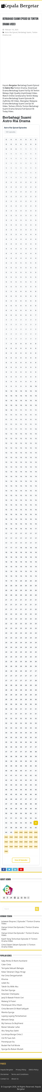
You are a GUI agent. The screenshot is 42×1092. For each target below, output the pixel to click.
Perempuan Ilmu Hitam (11, 1005)
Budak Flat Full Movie (10, 1045)
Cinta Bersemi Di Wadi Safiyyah (15, 1008)
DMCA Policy (33, 1070)
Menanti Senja (7, 1019)
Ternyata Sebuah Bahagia (12, 968)
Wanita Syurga (7, 1012)
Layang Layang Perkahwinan (14, 1016)
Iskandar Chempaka (10, 994)
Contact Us (4, 1079)
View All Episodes (21, 860)
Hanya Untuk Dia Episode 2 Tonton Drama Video (20, 928)
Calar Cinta (6, 964)
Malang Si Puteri (8, 1001)
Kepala (10, 85)
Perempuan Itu (8, 1041)
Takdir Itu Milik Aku (9, 986)
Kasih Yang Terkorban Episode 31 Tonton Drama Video (19, 940)
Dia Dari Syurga (8, 990)
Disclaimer (4, 1074)
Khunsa (4, 979)
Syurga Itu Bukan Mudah (12, 1049)
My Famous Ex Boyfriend (12, 1023)
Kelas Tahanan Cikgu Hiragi (13, 972)
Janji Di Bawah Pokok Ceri (12, 997)
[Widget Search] (37, 909)
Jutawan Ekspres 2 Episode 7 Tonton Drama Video (20, 922)
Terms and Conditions (19, 1074)
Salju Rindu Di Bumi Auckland (14, 960)
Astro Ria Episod (11, 32)
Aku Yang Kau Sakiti (10, 1030)
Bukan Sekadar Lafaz (10, 1027)
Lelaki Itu (5, 983)
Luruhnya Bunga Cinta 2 (12, 1034)
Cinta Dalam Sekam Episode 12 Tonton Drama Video (18, 945)
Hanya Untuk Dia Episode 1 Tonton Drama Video (20, 934)
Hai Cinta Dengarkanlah (11, 975)
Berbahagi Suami (24, 32)
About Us (15, 1079)
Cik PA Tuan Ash (8, 1038)
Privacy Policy (21, 1070)
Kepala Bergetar (21, 5)
